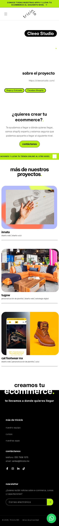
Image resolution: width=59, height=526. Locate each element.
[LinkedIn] (18, 468)
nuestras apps (13, 440)
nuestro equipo (13, 427)
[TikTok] (24, 468)
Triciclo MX (14, 520)
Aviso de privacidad (30, 520)
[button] (6, 14)
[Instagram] (13, 468)
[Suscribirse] (50, 502)
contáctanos (29, 144)
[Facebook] (7, 468)
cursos (9, 434)
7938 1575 (21, 457)
